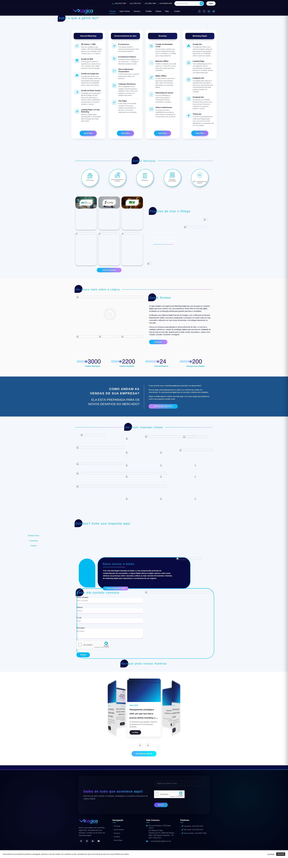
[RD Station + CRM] (77, 45)
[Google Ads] (188, 45)
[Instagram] (204, 11)
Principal (112, 11)
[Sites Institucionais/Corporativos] (114, 70)
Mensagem (80, 628)
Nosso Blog (118, 840)
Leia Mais (270, 854)
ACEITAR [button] (281, 854)
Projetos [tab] (33, 546)
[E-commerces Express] (114, 58)
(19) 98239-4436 (166, 3)
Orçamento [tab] (33, 541)
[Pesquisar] (201, 3)
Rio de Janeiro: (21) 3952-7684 (195, 833)
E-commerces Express (127, 57)
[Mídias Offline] (151, 77)
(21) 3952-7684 (150, 3)
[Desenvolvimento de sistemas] (117, 175)
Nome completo (82, 597)
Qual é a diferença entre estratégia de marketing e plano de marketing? (119, 711)
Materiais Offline (161, 61)
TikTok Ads (197, 114)
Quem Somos (124, 11)
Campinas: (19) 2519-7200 (193, 826)
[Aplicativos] (145, 176)
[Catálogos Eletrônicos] (114, 85)
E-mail (78, 618)
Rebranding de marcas (164, 93)
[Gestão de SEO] (77, 60)
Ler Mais (174, 730)
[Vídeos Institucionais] (151, 108)
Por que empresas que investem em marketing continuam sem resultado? (170, 712)
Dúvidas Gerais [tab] (33, 535)
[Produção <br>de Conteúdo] (172, 175)
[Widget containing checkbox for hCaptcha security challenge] (93, 644)
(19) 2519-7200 (120, 3)
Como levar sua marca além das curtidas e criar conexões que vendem (143, 713)
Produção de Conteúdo (172, 180)
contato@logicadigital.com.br (161, 841)
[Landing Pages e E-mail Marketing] (77, 111)
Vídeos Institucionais (163, 107)
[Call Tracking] (90, 176)
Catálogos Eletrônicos (127, 84)
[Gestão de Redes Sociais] (77, 92)
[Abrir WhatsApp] (5, 852)
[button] (109, 314)
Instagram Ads (198, 78)
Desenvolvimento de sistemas (117, 180)
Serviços (137, 11)
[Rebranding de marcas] (151, 94)
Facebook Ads (198, 97)
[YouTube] (214, 11)
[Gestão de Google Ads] (77, 75)
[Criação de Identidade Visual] (151, 45)
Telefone (79, 607)
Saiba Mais (88, 133)
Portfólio (149, 11)
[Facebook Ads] (188, 98)
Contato (177, 11)
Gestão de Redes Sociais (91, 90)
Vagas (211, 3)
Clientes (158, 11)
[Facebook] (199, 11)
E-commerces (123, 44)
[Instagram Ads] (188, 79)
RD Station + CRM (88, 44)
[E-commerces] (114, 45)
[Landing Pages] (188, 62)
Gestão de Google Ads (90, 74)
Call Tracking (90, 180)
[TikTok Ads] (188, 115)
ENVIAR (161, 805)
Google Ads (197, 44)
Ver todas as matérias (144, 754)
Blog (167, 11)
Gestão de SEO (87, 59)
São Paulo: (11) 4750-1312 (193, 829)
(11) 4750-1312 (135, 3)
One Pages (122, 101)
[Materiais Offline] (151, 62)
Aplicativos (145, 180)
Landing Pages (198, 61)
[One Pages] (114, 102)
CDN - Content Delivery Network (200, 182)
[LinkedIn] (209, 11)
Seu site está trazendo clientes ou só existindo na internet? (175, 715)
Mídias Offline (160, 76)
